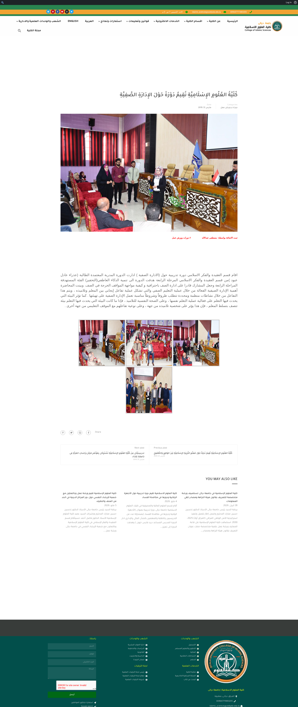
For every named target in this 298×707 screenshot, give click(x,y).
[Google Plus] (80, 432)
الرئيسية (232, 21)
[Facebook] (88, 432)
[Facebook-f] (58, 12)
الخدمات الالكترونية (167, 21)
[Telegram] (48, 12)
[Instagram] (67, 12)
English (73, 21)
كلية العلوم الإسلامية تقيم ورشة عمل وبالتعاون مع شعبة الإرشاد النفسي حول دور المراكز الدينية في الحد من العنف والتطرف (89, 497)
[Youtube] (62, 12)
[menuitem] (295, 2)
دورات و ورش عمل (229, 108)
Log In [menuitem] (288, 2)
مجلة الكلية (34, 30)
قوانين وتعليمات (139, 21)
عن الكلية (214, 21)
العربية (89, 21)
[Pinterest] (53, 12)
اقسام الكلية (194, 21)
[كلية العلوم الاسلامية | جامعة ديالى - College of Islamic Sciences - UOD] (263, 26)
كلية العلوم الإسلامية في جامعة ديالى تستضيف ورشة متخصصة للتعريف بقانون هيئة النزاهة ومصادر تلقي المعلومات (209, 497)
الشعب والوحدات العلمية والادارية (40, 21)
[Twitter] (72, 12)
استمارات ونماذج (111, 21)
